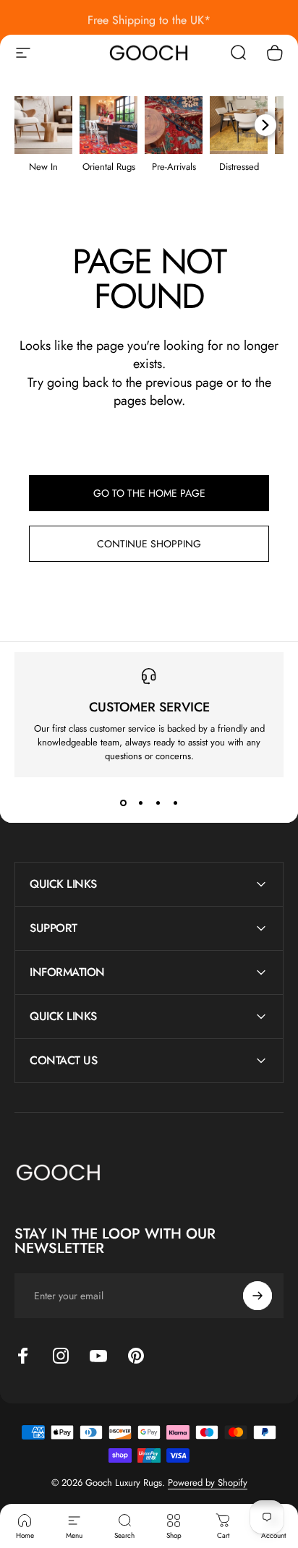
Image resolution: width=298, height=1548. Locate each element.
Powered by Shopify (207, 1482)
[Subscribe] (257, 1295)
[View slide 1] (123, 803)
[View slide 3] (157, 803)
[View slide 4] (175, 803)
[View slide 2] (140, 803)
